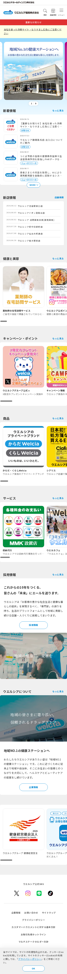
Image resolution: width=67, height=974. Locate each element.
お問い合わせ (31, 912)
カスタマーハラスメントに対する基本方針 (33, 927)
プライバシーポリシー (29, 959)
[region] (33, 294)
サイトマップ (49, 912)
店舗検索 (59, 197)
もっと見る (58, 110)
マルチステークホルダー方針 (34, 941)
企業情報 (33, 787)
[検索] (45, 10)
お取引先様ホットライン (33, 934)
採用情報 (33, 625)
